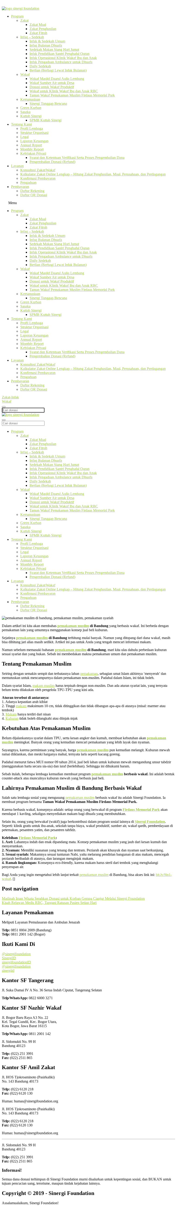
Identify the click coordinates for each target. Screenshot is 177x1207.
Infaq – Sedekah (32, 37)
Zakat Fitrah (38, 33)
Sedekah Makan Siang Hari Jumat (54, 49)
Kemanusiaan (30, 99)
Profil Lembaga (31, 128)
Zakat (24, 20)
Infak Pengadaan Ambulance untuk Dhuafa (61, 62)
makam (21, 706)
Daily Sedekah (40, 66)
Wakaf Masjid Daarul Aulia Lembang (57, 79)
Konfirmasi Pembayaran (38, 178)
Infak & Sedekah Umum (47, 41)
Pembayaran (20, 187)
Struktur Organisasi (34, 133)
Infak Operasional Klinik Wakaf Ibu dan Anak (63, 58)
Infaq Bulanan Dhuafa (46, 45)
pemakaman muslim (73, 626)
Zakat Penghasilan (43, 29)
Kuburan (12, 718)
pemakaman (89, 674)
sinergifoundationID (16, 962)
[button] (88, 203)
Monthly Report (32, 149)
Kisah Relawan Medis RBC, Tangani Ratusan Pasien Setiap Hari (49, 903)
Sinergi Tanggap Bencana (48, 104)
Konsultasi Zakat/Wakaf (37, 170)
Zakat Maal (38, 25)
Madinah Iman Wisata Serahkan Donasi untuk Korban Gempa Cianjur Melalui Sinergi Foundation (73, 898)
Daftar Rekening (32, 191)
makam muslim (43, 686)
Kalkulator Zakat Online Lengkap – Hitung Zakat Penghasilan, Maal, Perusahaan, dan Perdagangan (93, 174)
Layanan (17, 166)
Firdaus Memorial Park (37, 838)
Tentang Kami (21, 124)
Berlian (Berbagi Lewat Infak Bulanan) (58, 70)
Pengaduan (28, 182)
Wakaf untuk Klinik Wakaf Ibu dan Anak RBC (64, 91)
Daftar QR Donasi (33, 195)
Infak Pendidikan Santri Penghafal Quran (59, 54)
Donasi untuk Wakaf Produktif (52, 87)
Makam (11, 714)
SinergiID (9, 958)
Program (17, 16)
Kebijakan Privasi (33, 153)
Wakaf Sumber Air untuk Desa (52, 83)
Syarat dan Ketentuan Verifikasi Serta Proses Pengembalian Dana (77, 158)
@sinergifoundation (16, 954)
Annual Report (31, 145)
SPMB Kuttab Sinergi (46, 120)
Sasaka (25, 112)
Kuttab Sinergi (30, 116)
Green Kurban (30, 108)
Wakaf (25, 74)
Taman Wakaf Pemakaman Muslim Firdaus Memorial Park (72, 95)
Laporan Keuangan (34, 141)
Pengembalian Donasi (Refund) (52, 162)
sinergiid (8, 970)
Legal (24, 137)
